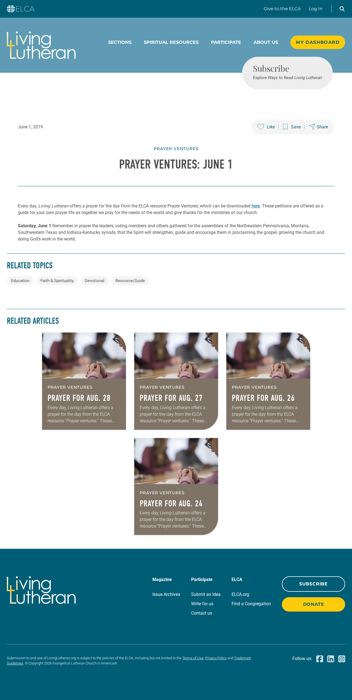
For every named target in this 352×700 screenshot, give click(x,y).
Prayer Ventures (176, 148)
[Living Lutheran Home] (41, 45)
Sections (119, 42)
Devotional (95, 280)
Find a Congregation (251, 603)
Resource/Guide (130, 280)
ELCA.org (240, 594)
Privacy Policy (216, 658)
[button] (342, 9)
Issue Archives (166, 594)
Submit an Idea (206, 594)
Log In (316, 8)
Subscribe (313, 584)
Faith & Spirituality (57, 280)
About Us (266, 42)
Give (282, 8)
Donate (313, 604)
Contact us (201, 613)
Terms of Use (193, 658)
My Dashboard (318, 42)
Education (20, 280)
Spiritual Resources (171, 42)
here (256, 206)
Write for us (202, 603)
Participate (226, 42)
